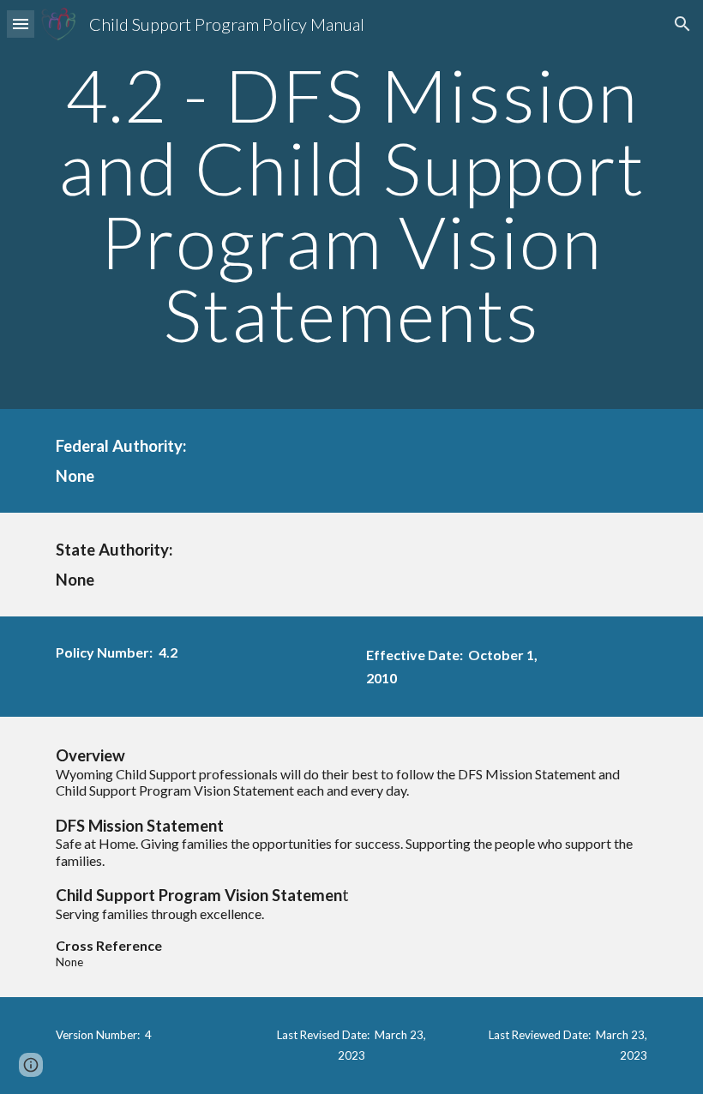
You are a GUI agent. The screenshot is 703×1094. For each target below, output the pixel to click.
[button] (20, 23)
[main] (351, 204)
